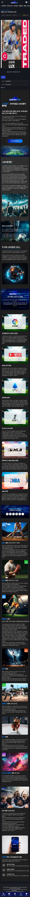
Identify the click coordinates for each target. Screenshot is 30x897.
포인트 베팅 (3, 895)
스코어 (9, 895)
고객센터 (20, 895)
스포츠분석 (15, 5)
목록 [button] (3, 77)
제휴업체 (21, 5)
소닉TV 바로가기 (15, 141)
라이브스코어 (9, 5)
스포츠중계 (3, 5)
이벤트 (25, 5)
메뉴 (2, 2)
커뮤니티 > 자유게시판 (5, 10)
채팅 (26, 895)
